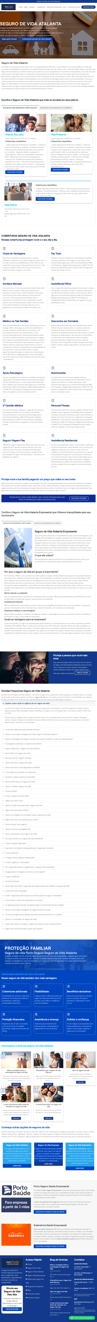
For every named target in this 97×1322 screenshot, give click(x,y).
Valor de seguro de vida (80, 1070)
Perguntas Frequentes (54, 7)
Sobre (26, 7)
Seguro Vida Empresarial (36, 1275)
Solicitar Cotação (33, 1298)
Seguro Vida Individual (35, 1272)
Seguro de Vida (19, 956)
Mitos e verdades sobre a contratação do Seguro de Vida (16, 1071)
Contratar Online (74, 7)
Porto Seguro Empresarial (51, 1190)
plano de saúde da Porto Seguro (46, 1202)
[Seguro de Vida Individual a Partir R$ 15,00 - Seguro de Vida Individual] (8, 7)
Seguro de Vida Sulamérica (79, 1145)
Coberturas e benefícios (15, 141)
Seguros (32, 7)
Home (20, 7)
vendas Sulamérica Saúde (66, 1239)
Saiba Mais (16, 1084)
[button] (82, 1318)
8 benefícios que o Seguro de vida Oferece (48, 1071)
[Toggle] (3, 703)
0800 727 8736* (79, 1308)
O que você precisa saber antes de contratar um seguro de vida (16, 1105)
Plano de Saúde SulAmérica (43, 1229)
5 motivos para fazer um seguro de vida (48, 1105)
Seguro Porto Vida (34, 1268)
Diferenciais (41, 7)
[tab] (19, 108)
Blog (64, 7)
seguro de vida (40, 697)
